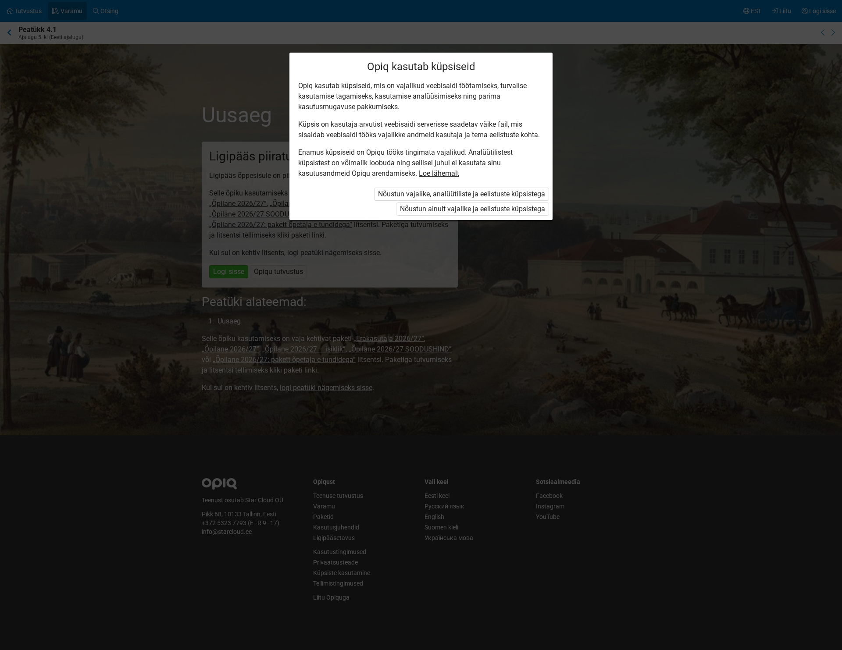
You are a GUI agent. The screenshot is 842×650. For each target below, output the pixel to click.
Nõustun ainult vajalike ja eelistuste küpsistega (472, 209)
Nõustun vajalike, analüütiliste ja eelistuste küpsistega (461, 194)
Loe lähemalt (439, 173)
